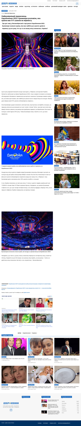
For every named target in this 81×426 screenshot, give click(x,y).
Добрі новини (27, 292)
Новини (4, 11)
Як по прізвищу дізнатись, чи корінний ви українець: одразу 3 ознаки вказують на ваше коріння (66, 75)
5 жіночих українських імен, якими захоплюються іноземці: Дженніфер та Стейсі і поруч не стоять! (66, 193)
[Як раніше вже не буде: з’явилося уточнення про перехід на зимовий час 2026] (66, 111)
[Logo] (11, 403)
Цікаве (56, 96)
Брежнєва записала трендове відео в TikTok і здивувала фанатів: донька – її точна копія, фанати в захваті (14, 387)
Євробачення (26, 333)
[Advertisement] (27, 80)
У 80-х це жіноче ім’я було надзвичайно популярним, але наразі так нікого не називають (64, 99)
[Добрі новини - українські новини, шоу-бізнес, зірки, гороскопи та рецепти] (9, 3)
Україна (34, 333)
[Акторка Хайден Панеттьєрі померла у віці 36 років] (14, 347)
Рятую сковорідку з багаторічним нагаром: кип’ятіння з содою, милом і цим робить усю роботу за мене (66, 387)
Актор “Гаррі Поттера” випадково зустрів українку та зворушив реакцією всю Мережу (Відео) (66, 52)
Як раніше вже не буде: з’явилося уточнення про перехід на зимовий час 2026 (66, 122)
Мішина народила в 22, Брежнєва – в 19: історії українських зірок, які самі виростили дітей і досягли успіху (39, 359)
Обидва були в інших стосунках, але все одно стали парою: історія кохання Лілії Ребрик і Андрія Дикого (39, 387)
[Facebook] (77, 4)
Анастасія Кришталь (10, 13)
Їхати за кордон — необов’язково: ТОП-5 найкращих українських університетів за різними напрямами (65, 169)
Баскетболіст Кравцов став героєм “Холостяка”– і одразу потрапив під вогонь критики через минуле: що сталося (66, 359)
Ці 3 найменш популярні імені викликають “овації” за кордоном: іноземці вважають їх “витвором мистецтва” (65, 145)
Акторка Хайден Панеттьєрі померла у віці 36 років (13, 358)
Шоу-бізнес (57, 48)
